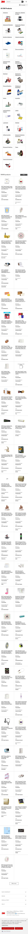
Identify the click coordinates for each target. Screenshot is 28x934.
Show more (14, 883)
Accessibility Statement (11, 912)
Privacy (11, 911)
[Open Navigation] (26, 1)
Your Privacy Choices (11, 913)
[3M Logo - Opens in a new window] (3, 2)
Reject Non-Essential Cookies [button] (8, 928)
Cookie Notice (5, 925)
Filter (24, 174)
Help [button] (3, 904)
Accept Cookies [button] (19, 928)
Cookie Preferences (21, 913)
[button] (6, 931)
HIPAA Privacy (16, 911)
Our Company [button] (6, 892)
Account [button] (23, 5)
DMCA (21, 911)
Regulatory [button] (5, 900)
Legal (8, 911)
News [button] (3, 896)
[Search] (23, 2)
